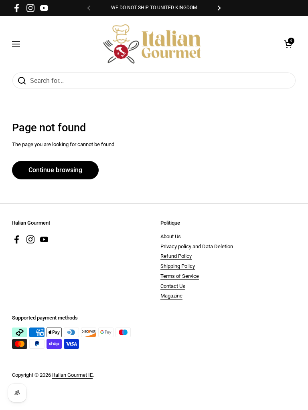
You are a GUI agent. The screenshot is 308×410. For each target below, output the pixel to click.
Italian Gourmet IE (72, 375)
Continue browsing (55, 170)
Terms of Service (179, 276)
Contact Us (172, 286)
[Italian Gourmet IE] (152, 44)
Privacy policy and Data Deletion (196, 246)
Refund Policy (176, 256)
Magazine (171, 296)
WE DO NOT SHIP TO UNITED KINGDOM (154, 7)
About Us (170, 236)
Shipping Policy (177, 266)
